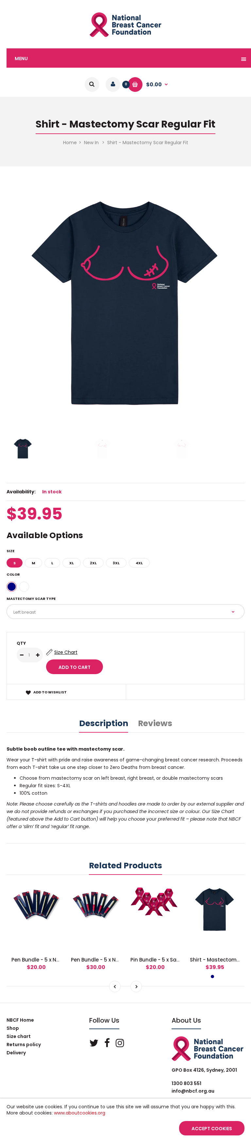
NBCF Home (20, 1020)
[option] (125, 302)
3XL (116, 563)
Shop (13, 1028)
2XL (93, 563)
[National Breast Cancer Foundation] (125, 35)
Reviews (155, 723)
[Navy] (12, 587)
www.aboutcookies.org (79, 1113)
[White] (24, 587)
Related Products (125, 865)
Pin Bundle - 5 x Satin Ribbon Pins (172, 959)
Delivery (16, 1052)
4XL (139, 563)
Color (13, 574)
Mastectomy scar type (31, 598)
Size (10, 550)
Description (103, 723)
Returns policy (24, 1044)
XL (71, 563)
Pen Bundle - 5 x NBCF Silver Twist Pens (60, 959)
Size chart (19, 1036)
